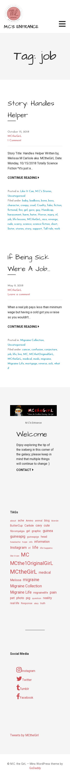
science (27, 224)
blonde (54, 520)
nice (44, 219)
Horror (42, 214)
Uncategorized (16, 196)
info (30, 542)
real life (14, 603)
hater (33, 214)
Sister (11, 228)
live (20, 354)
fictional (12, 210)
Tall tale (48, 228)
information (42, 541)
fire (21, 210)
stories (20, 228)
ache (21, 520)
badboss (35, 200)
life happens (46, 548)
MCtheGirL (15, 136)
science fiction (41, 224)
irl (56, 214)
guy (38, 210)
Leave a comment (19, 294)
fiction (57, 205)
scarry (18, 224)
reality (47, 598)
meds (36, 359)
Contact (23, 470)
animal (38, 520)
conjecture (50, 349)
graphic (36, 531)
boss (51, 200)
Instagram (18, 547)
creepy (25, 205)
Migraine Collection (32, 340)
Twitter (27, 680)
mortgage (31, 363)
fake (49, 205)
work (57, 228)
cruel (33, 205)
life (15, 354)
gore (31, 210)
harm (26, 214)
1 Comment (14, 140)
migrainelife (40, 592)
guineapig (17, 536)
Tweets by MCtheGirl (24, 735)
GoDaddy (35, 768)
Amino (29, 520)
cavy (39, 525)
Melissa (15, 580)
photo (20, 598)
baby (25, 200)
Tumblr (24, 689)
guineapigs (33, 536)
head (44, 536)
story (28, 228)
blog (47, 520)
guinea (48, 531)
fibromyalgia (17, 531)
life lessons (19, 219)
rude (10, 224)
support (37, 228)
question (36, 598)
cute (47, 525)
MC (25, 354)
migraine (46, 359)
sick (50, 363)
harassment (14, 214)
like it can (14, 556)
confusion (37, 349)
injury (51, 214)
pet (12, 598)
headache (15, 542)
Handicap (47, 210)
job (9, 219)
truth (42, 603)
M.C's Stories (43, 191)
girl (26, 210)
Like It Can (27, 191)
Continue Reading (22, 178)
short (54, 224)
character (13, 205)
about (13, 520)
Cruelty (41, 205)
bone (44, 200)
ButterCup (16, 525)
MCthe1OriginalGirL (41, 354)
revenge (53, 219)
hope (24, 542)
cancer (26, 349)
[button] (64, 26)
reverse (42, 363)
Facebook (26, 697)
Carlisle (29, 525)
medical (27, 359)
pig (28, 598)
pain (53, 592)
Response (26, 603)
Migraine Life (16, 363)
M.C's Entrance (21, 27)
